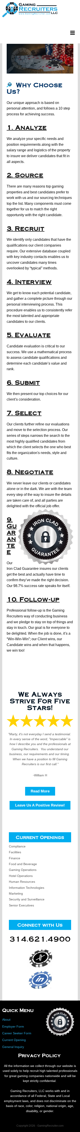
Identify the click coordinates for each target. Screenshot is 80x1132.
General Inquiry (13, 1047)
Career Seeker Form (16, 1033)
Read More (40, 791)
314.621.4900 (40, 938)
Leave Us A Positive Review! (40, 805)
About (6, 1019)
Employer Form (13, 1026)
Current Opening (14, 1040)
